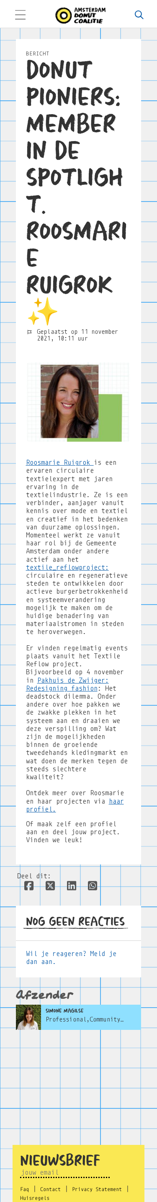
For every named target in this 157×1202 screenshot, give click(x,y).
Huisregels (34, 1198)
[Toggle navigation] (20, 16)
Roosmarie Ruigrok (60, 462)
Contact (50, 1189)
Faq (24, 1189)
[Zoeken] (139, 16)
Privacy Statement (97, 1189)
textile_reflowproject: (67, 567)
